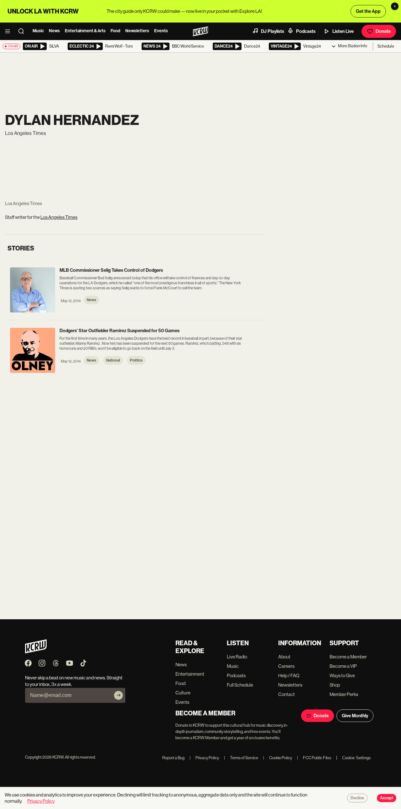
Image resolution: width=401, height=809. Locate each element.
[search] (23, 31)
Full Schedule (240, 685)
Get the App (368, 11)
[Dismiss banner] (394, 6)
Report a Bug (173, 757)
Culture (182, 692)
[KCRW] (36, 651)
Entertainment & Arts (85, 30)
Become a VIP (343, 666)
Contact (286, 694)
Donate (383, 31)
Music (38, 30)
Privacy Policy (204, 757)
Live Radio (237, 656)
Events (161, 30)
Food (115, 30)
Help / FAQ (288, 675)
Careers (286, 666)
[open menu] (9, 31)
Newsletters (137, 30)
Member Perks (344, 694)
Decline (357, 798)
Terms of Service (241, 757)
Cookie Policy (277, 757)
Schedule (386, 46)
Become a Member (348, 656)
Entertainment (189, 674)
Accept (386, 798)
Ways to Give (342, 675)
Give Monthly (355, 716)
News (54, 30)
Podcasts (305, 31)
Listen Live (343, 31)
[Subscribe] (118, 695)
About (284, 656)
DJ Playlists (272, 31)
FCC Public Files (314, 757)
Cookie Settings (356, 757)
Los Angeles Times (58, 217)
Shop (335, 685)
